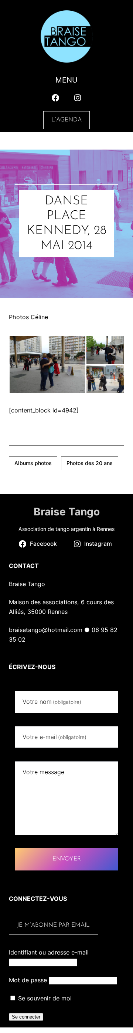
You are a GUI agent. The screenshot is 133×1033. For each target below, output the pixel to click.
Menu (66, 80)
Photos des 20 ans (89, 463)
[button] (47, 364)
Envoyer (66, 859)
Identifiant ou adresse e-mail (49, 952)
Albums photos (33, 463)
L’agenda (66, 120)
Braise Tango (67, 511)
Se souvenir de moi (44, 998)
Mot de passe (28, 980)
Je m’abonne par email (53, 925)
